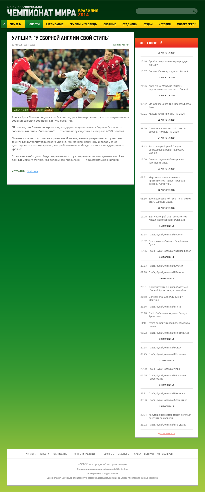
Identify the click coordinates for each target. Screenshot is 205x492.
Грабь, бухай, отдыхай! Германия (168, 354)
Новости (34, 24)
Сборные (110, 24)
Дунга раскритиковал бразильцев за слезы (169, 325)
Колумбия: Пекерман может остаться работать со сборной (170, 417)
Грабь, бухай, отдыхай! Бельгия (167, 272)
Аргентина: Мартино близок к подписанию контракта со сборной (168, 88)
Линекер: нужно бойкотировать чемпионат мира (166, 161)
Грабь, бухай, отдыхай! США (165, 347)
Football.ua (152, 478)
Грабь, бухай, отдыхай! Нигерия (167, 393)
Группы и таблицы (83, 24)
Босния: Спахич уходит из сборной (169, 71)
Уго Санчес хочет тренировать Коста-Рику (170, 106)
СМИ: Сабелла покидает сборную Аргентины (168, 315)
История (165, 24)
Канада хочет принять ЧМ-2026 (167, 113)
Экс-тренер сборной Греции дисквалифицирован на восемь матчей (166, 149)
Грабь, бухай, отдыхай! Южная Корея (170, 251)
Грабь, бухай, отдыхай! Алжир (166, 265)
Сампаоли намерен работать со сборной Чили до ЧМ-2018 (167, 130)
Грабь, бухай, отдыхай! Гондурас (167, 424)
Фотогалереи (186, 24)
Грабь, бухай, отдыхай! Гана (165, 306)
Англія (117, 45)
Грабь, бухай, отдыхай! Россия (166, 234)
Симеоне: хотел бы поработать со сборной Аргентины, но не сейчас (168, 289)
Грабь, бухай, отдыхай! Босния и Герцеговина (167, 377)
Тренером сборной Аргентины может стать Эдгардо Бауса (170, 200)
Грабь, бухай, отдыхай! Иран (165, 369)
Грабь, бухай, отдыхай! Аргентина (168, 400)
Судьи (148, 24)
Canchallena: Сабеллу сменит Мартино (166, 299)
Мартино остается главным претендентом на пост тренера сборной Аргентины (167, 180)
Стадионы (130, 24)
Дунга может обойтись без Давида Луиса (168, 243)
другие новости (166, 433)
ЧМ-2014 (16, 24)
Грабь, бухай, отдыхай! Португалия (169, 332)
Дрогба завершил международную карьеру (168, 63)
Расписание (54, 24)
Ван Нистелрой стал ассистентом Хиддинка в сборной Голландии (168, 218)
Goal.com (32, 171)
